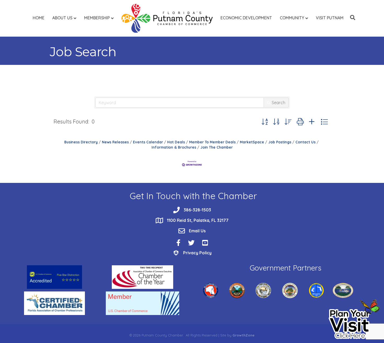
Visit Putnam (330, 17)
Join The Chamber (216, 147)
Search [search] (278, 102)
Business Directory (81, 142)
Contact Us (305, 142)
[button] (264, 122)
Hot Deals (176, 142)
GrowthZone (243, 335)
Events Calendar (148, 142)
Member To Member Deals (212, 142)
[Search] (351, 18)
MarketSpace (252, 142)
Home (38, 17)
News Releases (115, 142)
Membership (97, 17)
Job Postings (279, 142)
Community (292, 17)
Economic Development (246, 17)
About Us (62, 17)
